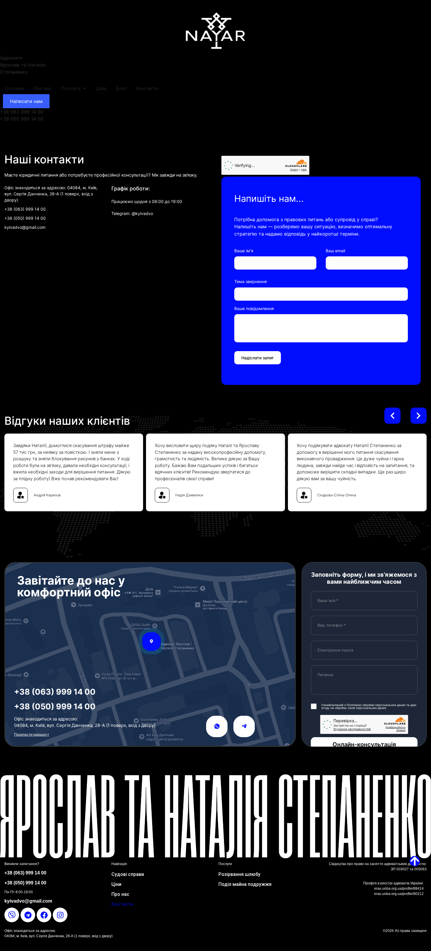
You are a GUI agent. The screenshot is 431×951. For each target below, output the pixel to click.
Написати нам (26, 101)
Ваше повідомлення (254, 308)
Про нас (120, 894)
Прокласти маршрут (31, 734)
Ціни (116, 884)
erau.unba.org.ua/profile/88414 (399, 888)
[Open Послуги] (84, 88)
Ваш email (335, 250)
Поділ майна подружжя (245, 884)
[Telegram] (28, 915)
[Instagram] (60, 915)
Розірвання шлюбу (239, 874)
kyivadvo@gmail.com (24, 227)
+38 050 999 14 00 (21, 119)
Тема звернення (250, 281)
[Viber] (11, 915)
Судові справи (127, 874)
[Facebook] (44, 915)
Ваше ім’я (243, 250)
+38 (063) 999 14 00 (25, 209)
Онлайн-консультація (364, 744)
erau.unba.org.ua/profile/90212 (399, 894)
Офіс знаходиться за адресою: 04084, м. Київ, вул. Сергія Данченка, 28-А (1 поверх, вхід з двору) (51, 193)
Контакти (122, 904)
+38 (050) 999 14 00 (25, 218)
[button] (392, 415)
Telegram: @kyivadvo (132, 213)
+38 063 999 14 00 (21, 112)
